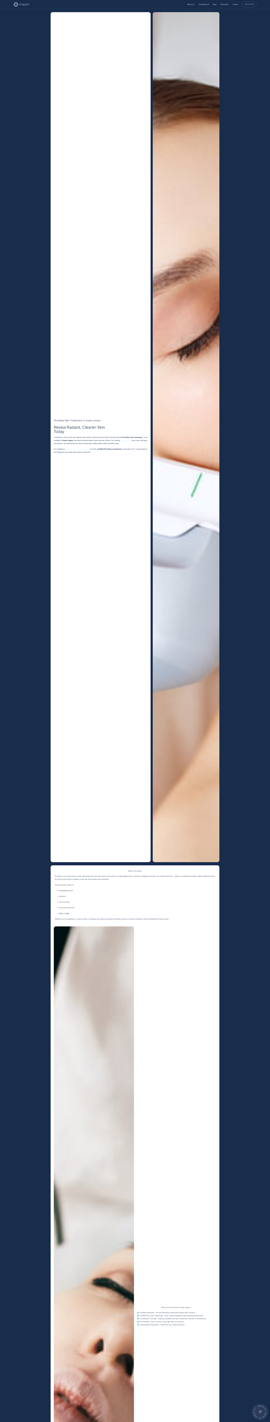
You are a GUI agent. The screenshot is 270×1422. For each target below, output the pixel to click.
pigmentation (125, 440)
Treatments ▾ (203, 4)
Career (235, 4)
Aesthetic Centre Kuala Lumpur (77, 449)
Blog (214, 4)
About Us (190, 4)
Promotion (224, 4)
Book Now (249, 4)
